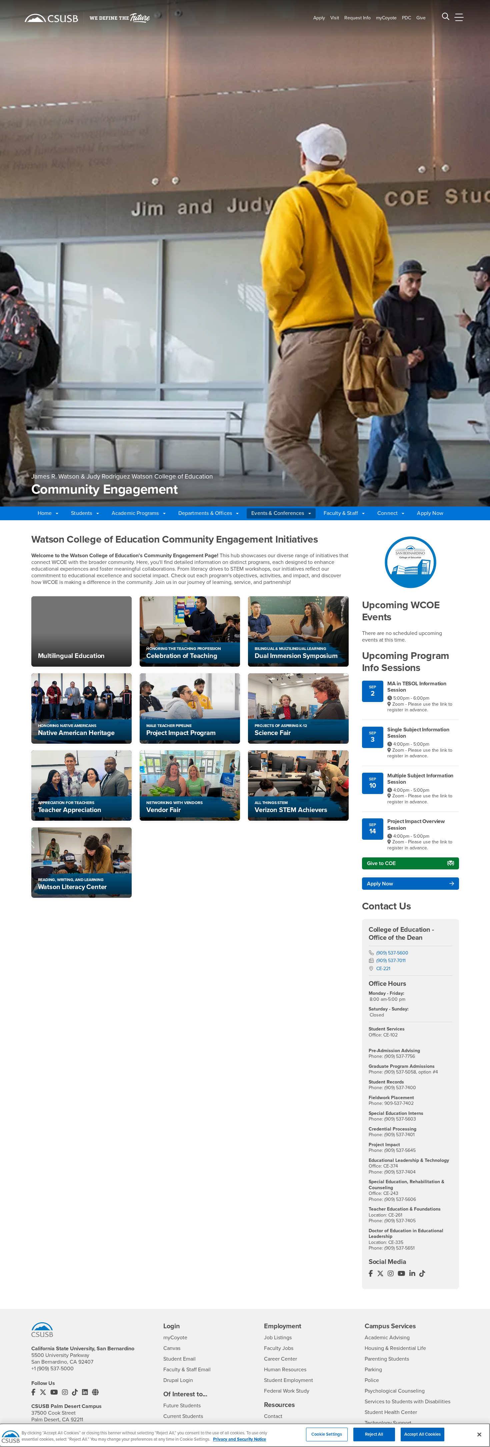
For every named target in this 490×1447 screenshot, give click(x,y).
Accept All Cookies (422, 1434)
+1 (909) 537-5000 (52, 1368)
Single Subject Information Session (418, 733)
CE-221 (383, 968)
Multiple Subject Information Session (420, 779)
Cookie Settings (326, 1434)
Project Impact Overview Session (416, 824)
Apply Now (430, 513)
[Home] (51, 18)
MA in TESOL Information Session (416, 687)
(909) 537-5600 (392, 953)
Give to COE (381, 863)
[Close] (479, 1434)
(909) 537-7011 (391, 960)
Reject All (374, 1434)
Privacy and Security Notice (239, 1439)
